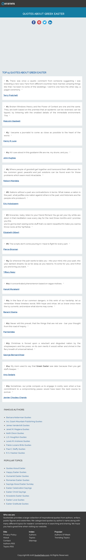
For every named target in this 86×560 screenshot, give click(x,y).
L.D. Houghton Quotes (16, 437)
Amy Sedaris (9, 374)
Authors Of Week (62, 534)
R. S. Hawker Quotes (15, 453)
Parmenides (9, 332)
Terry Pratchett (10, 95)
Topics (32, 537)
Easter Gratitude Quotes (17, 504)
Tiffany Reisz (9, 272)
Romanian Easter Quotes (17, 480)
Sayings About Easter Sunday (20, 484)
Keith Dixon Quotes (15, 433)
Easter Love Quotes (15, 500)
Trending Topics (62, 537)
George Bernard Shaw (13, 355)
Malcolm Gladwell (11, 121)
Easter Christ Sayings (16, 492)
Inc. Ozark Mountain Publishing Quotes (24, 421)
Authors (32, 534)
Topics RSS (8, 546)
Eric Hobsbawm (10, 203)
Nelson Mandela (11, 181)
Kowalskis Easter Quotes (17, 496)
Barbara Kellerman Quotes (18, 417)
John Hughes (9, 158)
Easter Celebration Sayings (19, 488)
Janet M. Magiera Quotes (17, 429)
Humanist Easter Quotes (17, 476)
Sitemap (33, 540)
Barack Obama (10, 312)
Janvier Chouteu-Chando (15, 397)
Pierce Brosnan (10, 249)
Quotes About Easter (15, 468)
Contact (7, 540)
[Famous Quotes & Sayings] (7, 5)
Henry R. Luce (9, 141)
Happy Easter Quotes (16, 472)
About (6, 537)
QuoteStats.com (41, 555)
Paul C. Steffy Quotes (15, 449)
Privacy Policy (9, 534)
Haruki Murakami (11, 289)
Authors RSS (9, 543)
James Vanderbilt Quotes (18, 425)
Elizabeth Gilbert (11, 232)
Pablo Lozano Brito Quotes (18, 445)
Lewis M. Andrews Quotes (18, 441)
